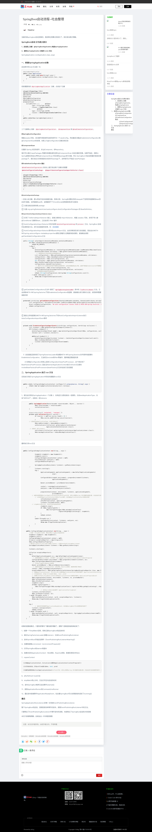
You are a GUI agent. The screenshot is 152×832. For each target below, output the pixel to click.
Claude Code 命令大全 (114, 797)
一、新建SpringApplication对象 (120, 111)
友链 (64, 6)
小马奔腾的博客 (73, 821)
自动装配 (56, 227)
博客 (38, 6)
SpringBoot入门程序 (113, 56)
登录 (119, 6)
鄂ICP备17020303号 (86, 829)
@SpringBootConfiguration (123, 113)
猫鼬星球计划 (93, 821)
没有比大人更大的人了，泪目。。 (117, 38)
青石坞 (84, 821)
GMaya (111, 821)
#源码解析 (31, 736)
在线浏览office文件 (113, 64)
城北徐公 (44, 821)
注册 (127, 6)
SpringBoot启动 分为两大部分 (120, 99)
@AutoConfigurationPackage (127, 121)
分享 (51, 6)
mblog (32, 829)
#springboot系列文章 (65, 736)
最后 (112, 130)
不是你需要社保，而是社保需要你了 (118, 805)
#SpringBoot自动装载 (53, 736)
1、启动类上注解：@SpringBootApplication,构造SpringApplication (122, 103)
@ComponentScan (120, 115)
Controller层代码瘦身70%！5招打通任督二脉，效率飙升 (125, 809)
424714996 (73, 802)
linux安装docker (112, 73)
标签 (58, 6)
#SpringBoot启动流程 (40, 736)
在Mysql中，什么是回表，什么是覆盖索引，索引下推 (124, 794)
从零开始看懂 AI (112, 801)
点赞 (62, 732)
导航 (71, 6)
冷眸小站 (63, 821)
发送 (99, 775)
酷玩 (45, 6)
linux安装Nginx (111, 30)
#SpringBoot (24, 736)
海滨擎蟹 (103, 821)
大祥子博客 (53, 821)
